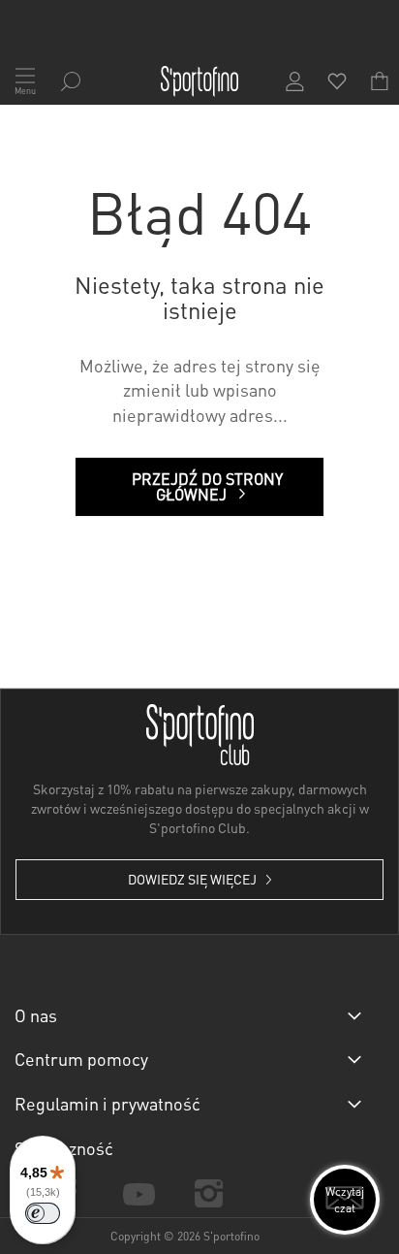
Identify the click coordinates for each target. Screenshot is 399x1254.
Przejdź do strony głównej (207, 486)
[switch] (42, 1213)
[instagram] (209, 1193)
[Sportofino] (199, 81)
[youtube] (138, 1192)
